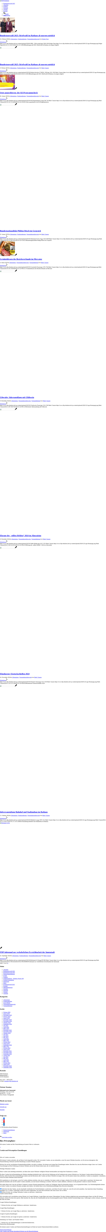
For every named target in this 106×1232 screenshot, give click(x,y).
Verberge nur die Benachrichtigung (29, 1231)
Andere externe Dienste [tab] (6, 1193)
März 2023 (6, 1040)
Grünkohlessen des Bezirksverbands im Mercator (21, 259)
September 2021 (7, 1054)
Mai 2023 (5, 1037)
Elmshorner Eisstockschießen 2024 (14, 674)
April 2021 (6, 1060)
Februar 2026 (6, 1012)
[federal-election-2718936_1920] (8, 48)
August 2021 (6, 1055)
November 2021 (7, 1052)
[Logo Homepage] (4, 0)
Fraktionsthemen (22, 39)
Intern (4, 983)
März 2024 (6, 1028)
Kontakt (5, 986)
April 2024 (6, 1027)
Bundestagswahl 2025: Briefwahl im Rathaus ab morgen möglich (27, 35)
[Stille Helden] (8, 410)
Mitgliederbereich (8, 987)
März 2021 (6, 1061)
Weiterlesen (3, 42)
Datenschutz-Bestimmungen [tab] (7, 1224)
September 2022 (7, 1045)
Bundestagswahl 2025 (9, 972)
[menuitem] (54, 3)
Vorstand (5, 993)
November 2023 (7, 1031)
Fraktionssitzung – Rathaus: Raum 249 (13, 978)
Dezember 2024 (7, 1019)
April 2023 (6, 1039)
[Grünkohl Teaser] (8, 255)
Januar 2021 (6, 1064)
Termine (5, 992)
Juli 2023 (5, 1034)
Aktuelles (5, 969)
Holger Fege (45, 39)
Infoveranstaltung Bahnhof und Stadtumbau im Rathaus (24, 812)
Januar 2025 (6, 1018)
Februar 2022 (6, 1048)
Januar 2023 (6, 1043)
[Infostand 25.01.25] (8, 105)
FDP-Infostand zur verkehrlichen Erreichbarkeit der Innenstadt (27, 952)
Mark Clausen (45, 68)
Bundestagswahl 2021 (9, 971)
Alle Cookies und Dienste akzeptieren (10, 1231)
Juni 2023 (5, 1036)
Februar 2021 (6, 1063)
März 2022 (6, 1046)
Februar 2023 (6, 1042)
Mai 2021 (5, 1058)
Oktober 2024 (7, 1022)
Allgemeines (14, 39)
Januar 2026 (6, 1013)
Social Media (6, 1003)
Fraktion (5, 977)
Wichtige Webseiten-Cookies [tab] (7, 1168)
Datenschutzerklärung (9, 974)
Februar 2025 (6, 1016)
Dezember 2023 (7, 1030)
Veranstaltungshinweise (33, 39)
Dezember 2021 (7, 1051)
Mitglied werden (4, 1104)
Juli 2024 (5, 1025)
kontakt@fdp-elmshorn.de (11, 1081)
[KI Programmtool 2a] (8, 89)
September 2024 (7, 1024)
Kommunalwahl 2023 (9, 984)
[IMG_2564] (8, 32)
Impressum (6, 981)
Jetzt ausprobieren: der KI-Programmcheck (19, 93)
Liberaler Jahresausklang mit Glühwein (17, 397)
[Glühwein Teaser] (8, 271)
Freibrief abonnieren (8, 980)
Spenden (5, 989)
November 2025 (7, 1015)
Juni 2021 (5, 1057)
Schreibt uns (3, 1107)
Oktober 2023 (7, 1033)
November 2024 (7, 1021)
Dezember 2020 (7, 1066)
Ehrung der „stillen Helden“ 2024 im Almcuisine (20, 535)
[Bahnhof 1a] (8, 686)
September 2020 (7, 1067)
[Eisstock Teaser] (8, 548)
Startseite (5, 990)
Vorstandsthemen (33, 262)
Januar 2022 (6, 1049)
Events (5, 975)
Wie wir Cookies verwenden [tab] (7, 1157)
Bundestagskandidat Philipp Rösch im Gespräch (20, 231)
